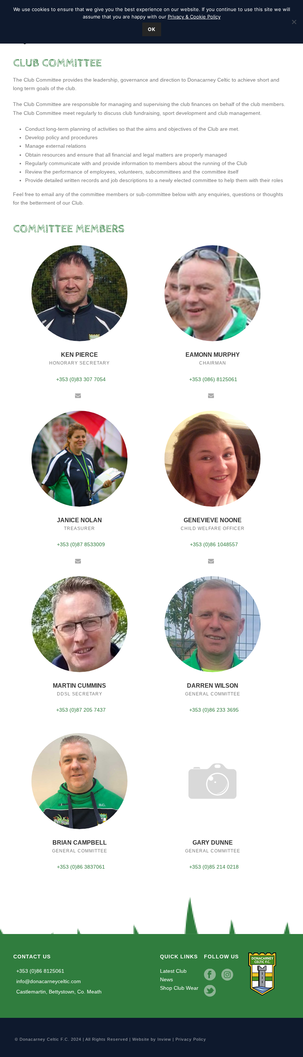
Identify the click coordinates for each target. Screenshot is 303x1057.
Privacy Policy (191, 1039)
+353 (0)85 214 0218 (213, 867)
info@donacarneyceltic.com (48, 981)
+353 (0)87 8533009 (80, 544)
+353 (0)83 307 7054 (80, 379)
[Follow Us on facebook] (210, 975)
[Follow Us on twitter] (210, 991)
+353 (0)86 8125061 (39, 971)
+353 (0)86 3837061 (80, 867)
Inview (164, 1039)
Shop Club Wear (179, 988)
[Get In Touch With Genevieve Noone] (211, 561)
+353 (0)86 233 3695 (213, 710)
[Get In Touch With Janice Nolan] (78, 561)
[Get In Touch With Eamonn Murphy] (211, 395)
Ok (152, 29)
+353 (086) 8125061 (213, 379)
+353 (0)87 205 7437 (80, 710)
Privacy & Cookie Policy (194, 17)
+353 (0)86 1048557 (213, 544)
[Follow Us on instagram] (227, 975)
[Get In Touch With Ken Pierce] (78, 395)
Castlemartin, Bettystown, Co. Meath (58, 992)
